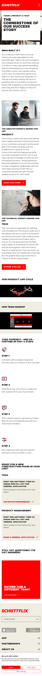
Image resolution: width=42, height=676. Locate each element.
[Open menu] (39, 5)
